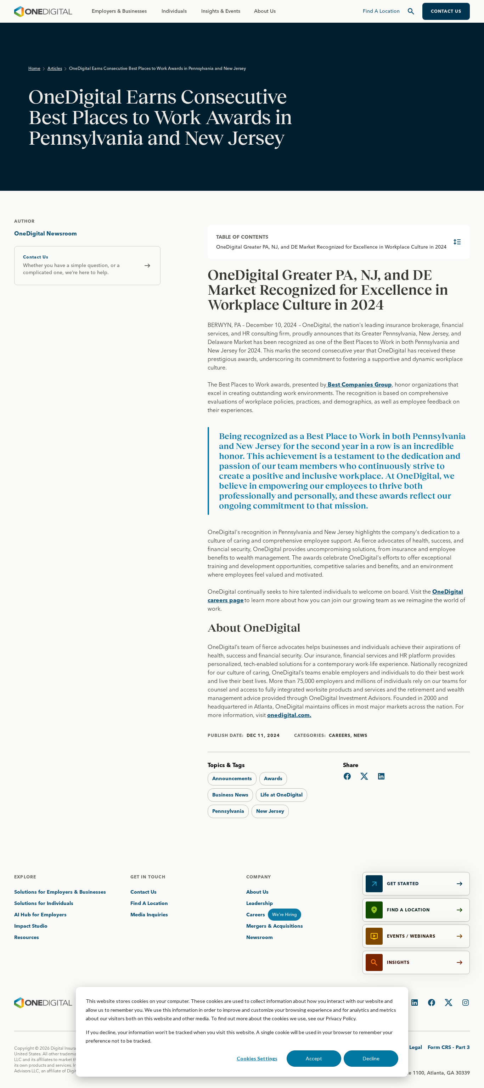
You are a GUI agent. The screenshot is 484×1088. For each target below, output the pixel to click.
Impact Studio (30, 926)
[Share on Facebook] (347, 776)
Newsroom (259, 937)
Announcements (232, 778)
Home (34, 68)
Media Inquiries (149, 914)
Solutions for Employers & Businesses (60, 892)
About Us (265, 11)
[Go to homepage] (43, 11)
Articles (54, 68)
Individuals (174, 11)
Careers (255, 914)
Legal (415, 1047)
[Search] (411, 11)
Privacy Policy (340, 1018)
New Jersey (270, 811)
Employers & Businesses (119, 11)
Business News (230, 795)
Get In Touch (147, 876)
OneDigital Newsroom (45, 233)
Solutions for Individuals (43, 903)
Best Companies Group (359, 384)
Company (258, 876)
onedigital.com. (289, 714)
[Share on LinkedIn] (381, 776)
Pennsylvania (228, 811)
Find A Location (149, 903)
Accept (314, 1058)
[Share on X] (364, 776)
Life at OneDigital (281, 795)
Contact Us (143, 892)
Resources (26, 937)
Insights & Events (220, 11)
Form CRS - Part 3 (449, 1047)
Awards (273, 778)
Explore (25, 876)
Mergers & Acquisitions (274, 926)
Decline (371, 1058)
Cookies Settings (257, 1058)
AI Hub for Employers (41, 914)
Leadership (259, 903)
